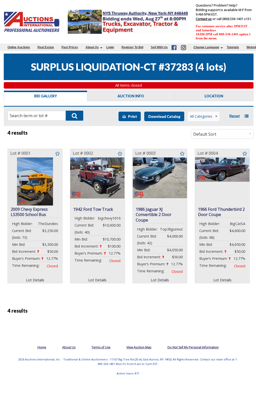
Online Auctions (19, 47)
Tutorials (233, 47)
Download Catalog (164, 116)
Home (42, 347)
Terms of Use (101, 347)
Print (131, 116)
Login (110, 47)
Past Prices (70, 47)
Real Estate (46, 47)
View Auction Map (139, 347)
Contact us (204, 19)
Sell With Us (159, 47)
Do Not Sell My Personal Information (193, 347)
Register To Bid (132, 47)
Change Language (206, 47)
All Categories (201, 116)
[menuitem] (19, 47)
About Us (92, 47)
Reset (234, 116)
